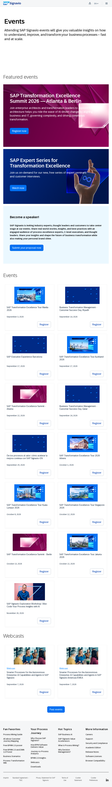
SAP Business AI (65, 734)
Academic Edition (93, 747)
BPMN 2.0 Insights (38, 758)
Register (44, 324)
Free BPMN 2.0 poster (12, 745)
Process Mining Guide (12, 734)
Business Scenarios (11, 756)
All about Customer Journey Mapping (11, 740)
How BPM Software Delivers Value (39, 746)
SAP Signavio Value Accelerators (66, 740)
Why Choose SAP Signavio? (38, 739)
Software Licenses (94, 756)
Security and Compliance (97, 743)
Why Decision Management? (64, 751)
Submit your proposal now (26, 247)
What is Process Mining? (68, 745)
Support (89, 739)
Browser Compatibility (95, 761)
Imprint (6, 778)
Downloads (36, 767)
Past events (56, 709)
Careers (89, 734)
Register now (19, 131)
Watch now (18, 188)
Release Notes (92, 752)
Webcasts (35, 762)
